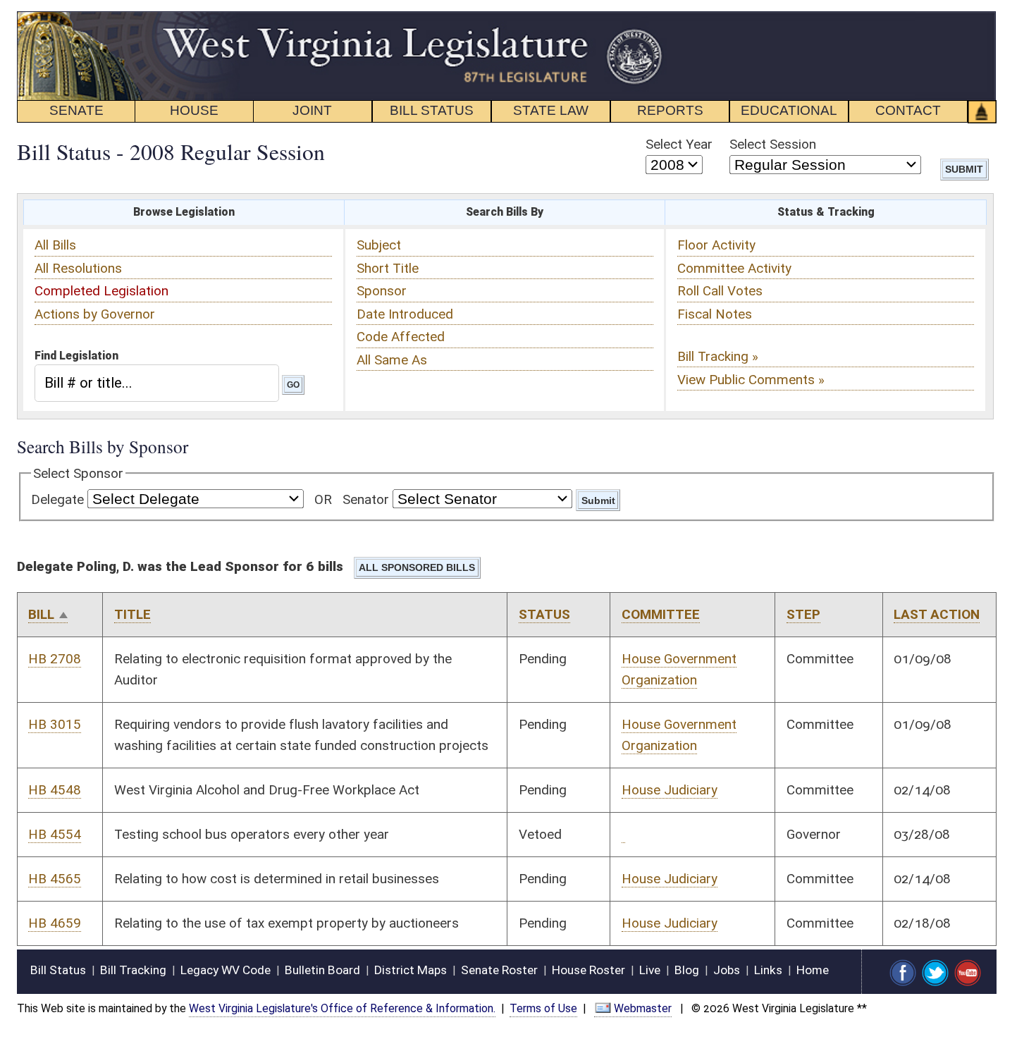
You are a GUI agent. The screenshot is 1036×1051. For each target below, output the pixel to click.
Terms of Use (543, 1008)
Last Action (937, 614)
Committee (661, 614)
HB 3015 (54, 724)
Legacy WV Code (225, 970)
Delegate (57, 499)
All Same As (392, 360)
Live (649, 970)
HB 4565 (54, 879)
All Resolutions (78, 268)
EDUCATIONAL (789, 110)
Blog (686, 970)
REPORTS (670, 110)
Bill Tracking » (717, 356)
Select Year (679, 144)
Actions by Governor (95, 314)
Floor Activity (716, 245)
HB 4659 (54, 923)
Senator (366, 499)
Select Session (772, 144)
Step (803, 614)
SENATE (76, 110)
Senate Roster (499, 970)
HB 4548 (54, 790)
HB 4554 (54, 834)
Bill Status (58, 970)
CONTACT (908, 110)
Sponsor (382, 291)
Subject (379, 245)
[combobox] (157, 383)
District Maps (410, 970)
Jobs (726, 970)
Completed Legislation (101, 291)
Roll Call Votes (720, 291)
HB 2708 (54, 659)
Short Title (388, 268)
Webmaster (643, 1008)
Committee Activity (734, 268)
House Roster (588, 970)
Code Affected (401, 336)
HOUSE (194, 110)
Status (544, 614)
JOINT (312, 110)
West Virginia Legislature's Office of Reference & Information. (342, 1008)
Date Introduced (405, 314)
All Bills (55, 245)
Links (768, 970)
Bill (41, 614)
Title (132, 614)
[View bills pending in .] (623, 834)
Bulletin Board (322, 970)
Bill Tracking (133, 970)
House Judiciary (669, 790)
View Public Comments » (751, 379)
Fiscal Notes (714, 314)
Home (812, 970)
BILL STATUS (432, 110)
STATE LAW (550, 110)
